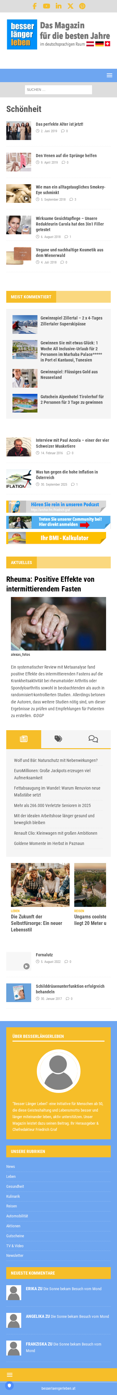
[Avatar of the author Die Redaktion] (58, 1086)
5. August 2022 (51, 962)
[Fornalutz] (18, 961)
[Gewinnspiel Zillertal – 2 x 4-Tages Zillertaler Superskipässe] (24, 324)
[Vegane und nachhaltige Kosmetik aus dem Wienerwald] (18, 256)
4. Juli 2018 (48, 262)
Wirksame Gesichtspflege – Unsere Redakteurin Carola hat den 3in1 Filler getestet (70, 224)
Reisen (11, 1206)
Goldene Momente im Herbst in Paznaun (49, 843)
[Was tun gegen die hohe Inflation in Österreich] (18, 478)
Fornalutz (44, 954)
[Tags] (58, 739)
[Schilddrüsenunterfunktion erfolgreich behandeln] (18, 992)
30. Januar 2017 (51, 999)
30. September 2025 (54, 485)
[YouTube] (46, 6)
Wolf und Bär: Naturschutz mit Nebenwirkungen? (56, 760)
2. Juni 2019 (49, 131)
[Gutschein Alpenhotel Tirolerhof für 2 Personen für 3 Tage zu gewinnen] (24, 403)
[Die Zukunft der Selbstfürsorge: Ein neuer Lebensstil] (40, 885)
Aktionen (13, 1226)
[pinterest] (82, 6)
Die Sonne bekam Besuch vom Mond (72, 1288)
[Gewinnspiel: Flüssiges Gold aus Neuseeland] (24, 378)
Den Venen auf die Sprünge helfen (66, 155)
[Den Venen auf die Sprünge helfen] (18, 162)
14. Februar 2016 (52, 453)
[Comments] (93, 739)
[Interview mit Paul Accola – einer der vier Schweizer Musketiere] (18, 446)
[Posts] (23, 739)
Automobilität (17, 1216)
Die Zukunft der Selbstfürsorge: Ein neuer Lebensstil (36, 923)
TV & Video (15, 1245)
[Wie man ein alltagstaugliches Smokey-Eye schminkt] (18, 193)
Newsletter (14, 1255)
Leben (11, 1176)
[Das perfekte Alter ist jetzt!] (18, 130)
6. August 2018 (51, 237)
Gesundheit (15, 1186)
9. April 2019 (49, 163)
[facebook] (34, 6)
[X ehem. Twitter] (70, 6)
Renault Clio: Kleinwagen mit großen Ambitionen (55, 833)
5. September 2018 (53, 200)
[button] (108, 75)
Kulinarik (13, 1196)
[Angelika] (13, 1324)
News (10, 1166)
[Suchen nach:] (58, 89)
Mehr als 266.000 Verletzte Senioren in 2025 (52, 805)
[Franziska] (13, 1352)
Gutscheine (15, 1236)
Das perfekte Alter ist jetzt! (59, 124)
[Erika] (13, 1297)
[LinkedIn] (58, 6)
